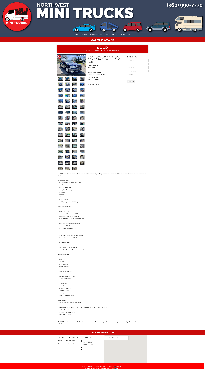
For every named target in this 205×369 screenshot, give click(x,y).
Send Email (131, 81)
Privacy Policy (110, 366)
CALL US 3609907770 (103, 332)
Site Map (118, 366)
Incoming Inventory (100, 366)
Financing (89, 366)
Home (83, 366)
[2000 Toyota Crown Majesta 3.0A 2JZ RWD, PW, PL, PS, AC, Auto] (71, 65)
